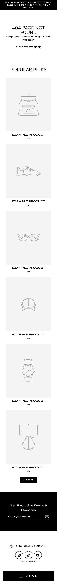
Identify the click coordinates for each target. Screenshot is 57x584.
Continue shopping (28, 46)
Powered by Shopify (28, 561)
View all (28, 479)
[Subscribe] (46, 517)
